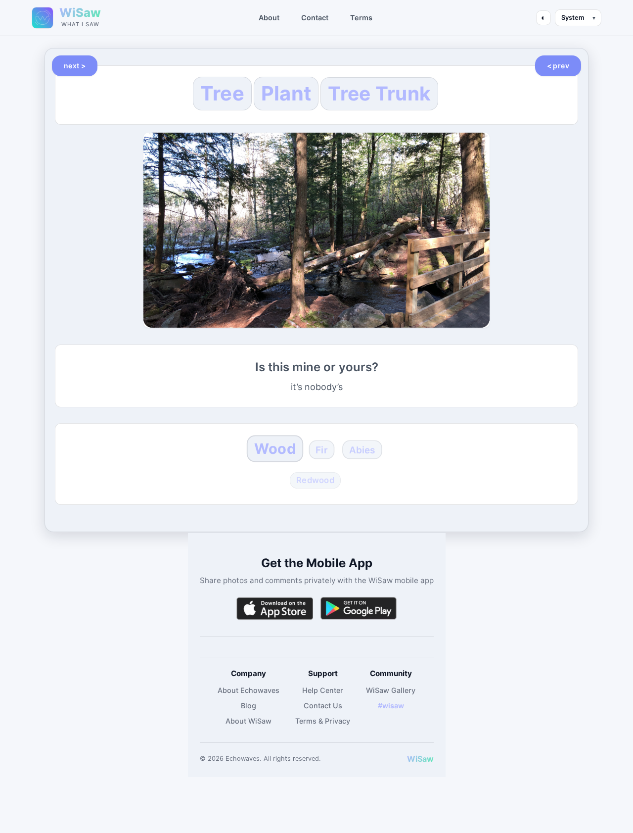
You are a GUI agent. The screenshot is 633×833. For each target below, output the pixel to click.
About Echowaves (248, 690)
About (269, 17)
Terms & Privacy (322, 721)
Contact (314, 17)
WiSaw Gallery (390, 690)
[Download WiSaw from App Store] (274, 608)
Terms (361, 17)
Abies (362, 449)
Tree (222, 93)
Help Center (322, 690)
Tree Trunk (379, 93)
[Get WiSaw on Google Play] (358, 608)
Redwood (315, 480)
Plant (286, 93)
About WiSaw (248, 721)
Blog (248, 705)
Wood (275, 448)
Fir (322, 449)
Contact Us (323, 705)
